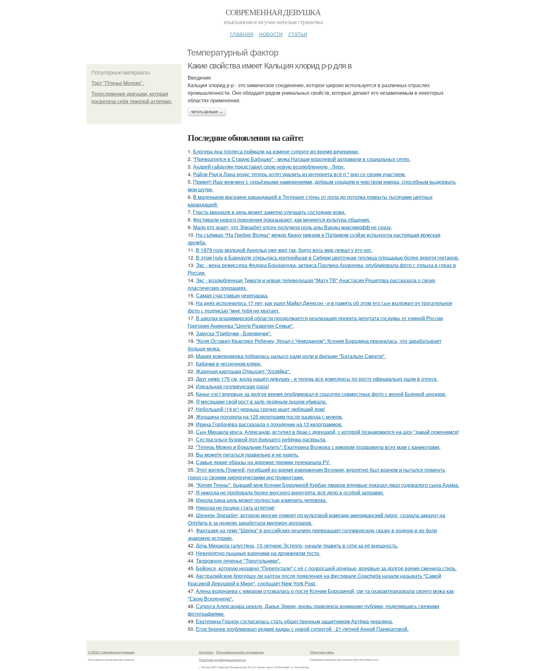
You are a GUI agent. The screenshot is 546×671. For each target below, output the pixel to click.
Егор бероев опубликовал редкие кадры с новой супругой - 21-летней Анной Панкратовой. (302, 628)
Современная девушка (273, 12)
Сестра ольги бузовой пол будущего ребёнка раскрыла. (261, 439)
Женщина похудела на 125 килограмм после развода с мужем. (269, 416)
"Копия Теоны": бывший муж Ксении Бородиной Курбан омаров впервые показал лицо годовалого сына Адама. (327, 484)
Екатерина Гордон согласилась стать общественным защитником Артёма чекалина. (294, 621)
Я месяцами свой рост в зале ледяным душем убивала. (261, 401)
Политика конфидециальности (222, 659)
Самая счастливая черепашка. (232, 295)
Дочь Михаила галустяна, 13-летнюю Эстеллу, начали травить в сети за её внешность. (297, 545)
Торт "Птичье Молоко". (117, 83)
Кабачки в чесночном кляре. (229, 363)
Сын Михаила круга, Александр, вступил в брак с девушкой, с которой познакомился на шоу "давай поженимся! (327, 431)
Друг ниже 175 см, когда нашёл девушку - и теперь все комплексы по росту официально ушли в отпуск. (317, 378)
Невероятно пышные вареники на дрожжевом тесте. (258, 553)
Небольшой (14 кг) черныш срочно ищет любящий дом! (260, 409)
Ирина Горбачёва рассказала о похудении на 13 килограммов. (269, 424)
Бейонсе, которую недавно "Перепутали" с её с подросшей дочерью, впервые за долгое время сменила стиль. (326, 568)
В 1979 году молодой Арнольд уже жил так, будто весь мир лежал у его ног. (284, 250)
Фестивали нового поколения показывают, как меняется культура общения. (281, 219)
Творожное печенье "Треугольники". (238, 560)
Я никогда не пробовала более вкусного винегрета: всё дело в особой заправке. (290, 492)
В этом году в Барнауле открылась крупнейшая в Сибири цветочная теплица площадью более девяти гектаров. (327, 257)
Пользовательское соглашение (240, 652)
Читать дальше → (207, 112)
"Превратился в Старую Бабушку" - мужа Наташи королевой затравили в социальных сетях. (301, 159)
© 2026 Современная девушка (111, 652)
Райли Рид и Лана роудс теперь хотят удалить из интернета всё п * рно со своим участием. (299, 174)
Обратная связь (322, 652)
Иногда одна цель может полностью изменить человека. (261, 500)
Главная (241, 33)
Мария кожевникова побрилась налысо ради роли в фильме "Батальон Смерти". (291, 356)
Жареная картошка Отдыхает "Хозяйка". (243, 371)
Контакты (206, 652)
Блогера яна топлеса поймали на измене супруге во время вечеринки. (276, 151)
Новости (270, 33)
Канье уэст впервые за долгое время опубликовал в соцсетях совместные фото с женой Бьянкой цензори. (321, 394)
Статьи (297, 33)
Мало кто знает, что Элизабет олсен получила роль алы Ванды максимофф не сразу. (292, 227)
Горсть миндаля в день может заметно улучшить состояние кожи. (269, 212)
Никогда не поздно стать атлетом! (235, 507)
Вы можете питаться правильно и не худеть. (247, 454)
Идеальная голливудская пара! (232, 386)
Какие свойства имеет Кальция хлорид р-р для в (270, 65)
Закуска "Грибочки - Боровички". (233, 333)
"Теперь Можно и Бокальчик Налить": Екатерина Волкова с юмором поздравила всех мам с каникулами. (318, 447)
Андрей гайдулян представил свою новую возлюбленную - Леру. (269, 166)
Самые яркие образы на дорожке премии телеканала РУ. (263, 462)
